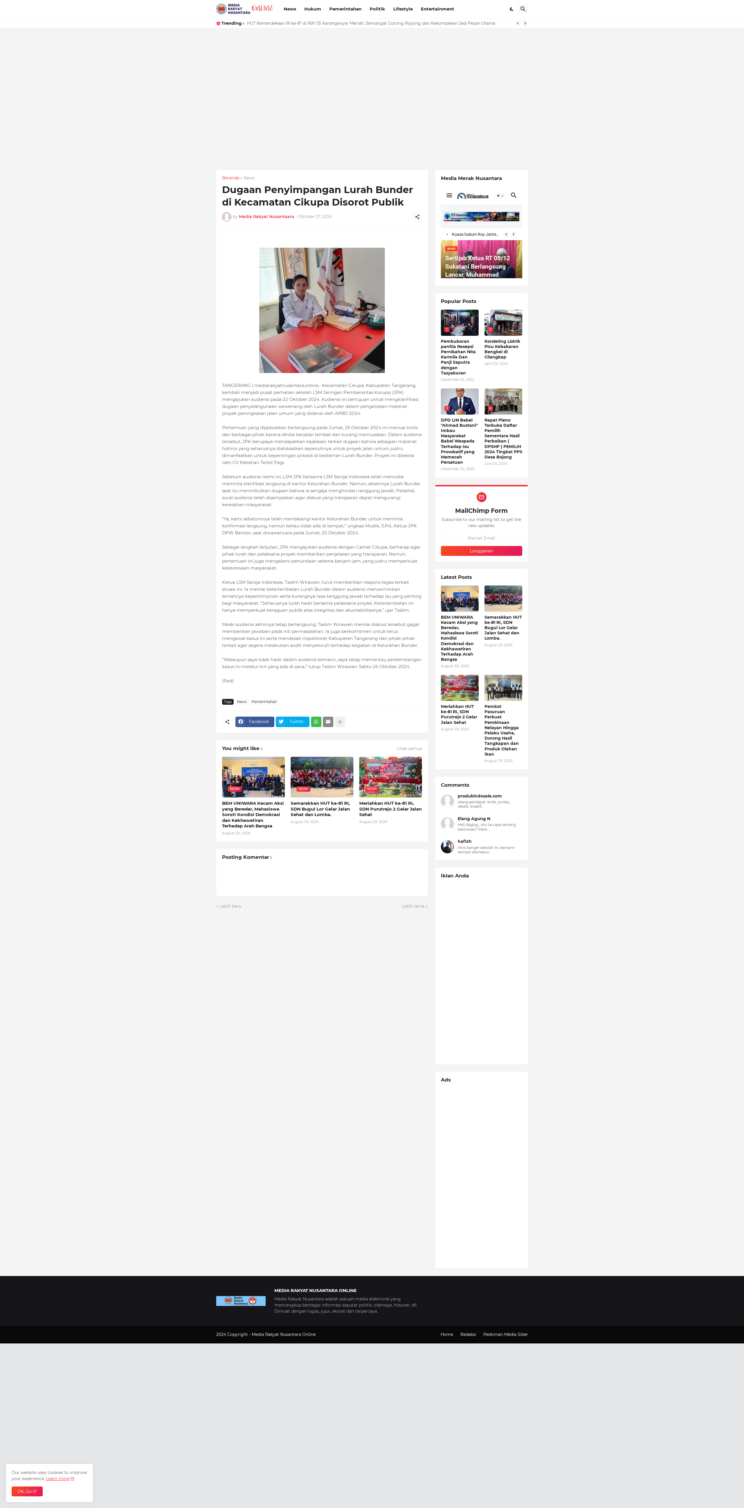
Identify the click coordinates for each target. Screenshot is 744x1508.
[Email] (328, 722)
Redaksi (468, 1334)
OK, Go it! (27, 1491)
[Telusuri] (523, 9)
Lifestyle (403, 9)
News (290, 9)
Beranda (230, 178)
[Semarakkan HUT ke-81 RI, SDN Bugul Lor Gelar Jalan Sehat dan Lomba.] (503, 599)
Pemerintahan (345, 9)
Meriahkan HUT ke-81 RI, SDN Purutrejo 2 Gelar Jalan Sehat (390, 808)
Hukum (312, 9)
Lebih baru (230, 906)
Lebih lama (413, 906)
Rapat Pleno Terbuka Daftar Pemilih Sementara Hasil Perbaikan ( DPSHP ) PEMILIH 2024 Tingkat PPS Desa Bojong (503, 438)
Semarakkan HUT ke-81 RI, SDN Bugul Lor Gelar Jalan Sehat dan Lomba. (320, 808)
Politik (377, 9)
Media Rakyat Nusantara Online (284, 1334)
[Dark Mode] (512, 9)
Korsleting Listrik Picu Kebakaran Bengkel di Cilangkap (502, 349)
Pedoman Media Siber (505, 1334)
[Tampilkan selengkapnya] (340, 722)
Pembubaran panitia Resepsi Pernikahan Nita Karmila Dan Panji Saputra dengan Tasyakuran (458, 357)
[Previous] (518, 23)
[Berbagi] (417, 217)
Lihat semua (409, 749)
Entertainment (437, 9)
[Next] (525, 23)
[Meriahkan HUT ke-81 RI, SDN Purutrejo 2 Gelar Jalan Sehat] (460, 688)
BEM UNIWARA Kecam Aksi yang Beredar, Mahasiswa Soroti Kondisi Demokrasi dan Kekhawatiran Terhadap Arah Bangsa (253, 814)
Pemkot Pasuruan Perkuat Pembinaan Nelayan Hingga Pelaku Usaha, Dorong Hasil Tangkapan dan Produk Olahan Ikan (501, 730)
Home (447, 1334)
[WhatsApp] (316, 722)
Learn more (57, 1478)
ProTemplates (331, 1334)
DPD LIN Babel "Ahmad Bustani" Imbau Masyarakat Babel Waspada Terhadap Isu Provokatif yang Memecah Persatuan (459, 441)
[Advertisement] (174, 69)
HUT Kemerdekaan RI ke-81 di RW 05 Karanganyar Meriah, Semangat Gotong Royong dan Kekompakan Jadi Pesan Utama (371, 23)
